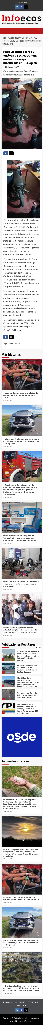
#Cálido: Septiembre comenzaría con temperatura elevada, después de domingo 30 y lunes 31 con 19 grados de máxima (20, 853)
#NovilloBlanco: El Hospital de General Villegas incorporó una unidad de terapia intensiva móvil (20, 538)
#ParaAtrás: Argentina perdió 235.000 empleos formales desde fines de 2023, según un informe (20, 629)
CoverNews (15, 1021)
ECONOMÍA (32, 1002)
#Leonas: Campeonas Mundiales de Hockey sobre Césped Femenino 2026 (20, 395)
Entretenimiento (14, 344)
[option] (22, 655)
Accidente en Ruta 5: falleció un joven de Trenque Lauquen (27, 682)
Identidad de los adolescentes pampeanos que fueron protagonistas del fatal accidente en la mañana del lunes (28, 670)
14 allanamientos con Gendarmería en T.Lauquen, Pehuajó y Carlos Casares (27, 655)
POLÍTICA (21, 1005)
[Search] (38, 30)
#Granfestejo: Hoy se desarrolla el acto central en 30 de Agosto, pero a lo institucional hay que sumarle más (21, 988)
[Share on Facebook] (5, 153)
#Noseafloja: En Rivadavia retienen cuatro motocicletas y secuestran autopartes (21, 584)
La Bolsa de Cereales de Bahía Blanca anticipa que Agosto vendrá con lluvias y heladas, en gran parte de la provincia (28, 710)
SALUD (22, 1002)
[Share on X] (11, 153)
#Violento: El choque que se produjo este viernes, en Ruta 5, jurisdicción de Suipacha (21, 441)
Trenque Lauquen (10, 1002)
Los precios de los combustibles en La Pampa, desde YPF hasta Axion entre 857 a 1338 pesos (27, 695)
